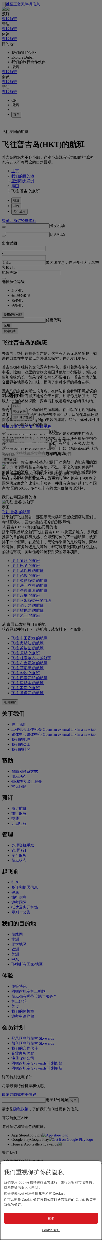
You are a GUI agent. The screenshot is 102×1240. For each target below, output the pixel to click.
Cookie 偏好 (51, 1230)
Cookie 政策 (84, 1199)
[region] (51, 1200)
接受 (51, 1218)
